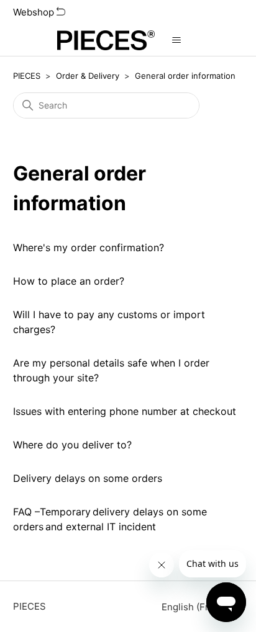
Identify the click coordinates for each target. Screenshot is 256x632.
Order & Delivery (87, 76)
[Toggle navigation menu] (177, 40)
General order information (185, 76)
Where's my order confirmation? (88, 247)
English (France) (198, 607)
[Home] (106, 40)
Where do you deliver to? (72, 444)
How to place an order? (68, 281)
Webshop (35, 12)
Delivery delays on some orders (87, 478)
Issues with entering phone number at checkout (124, 411)
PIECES (26, 76)
